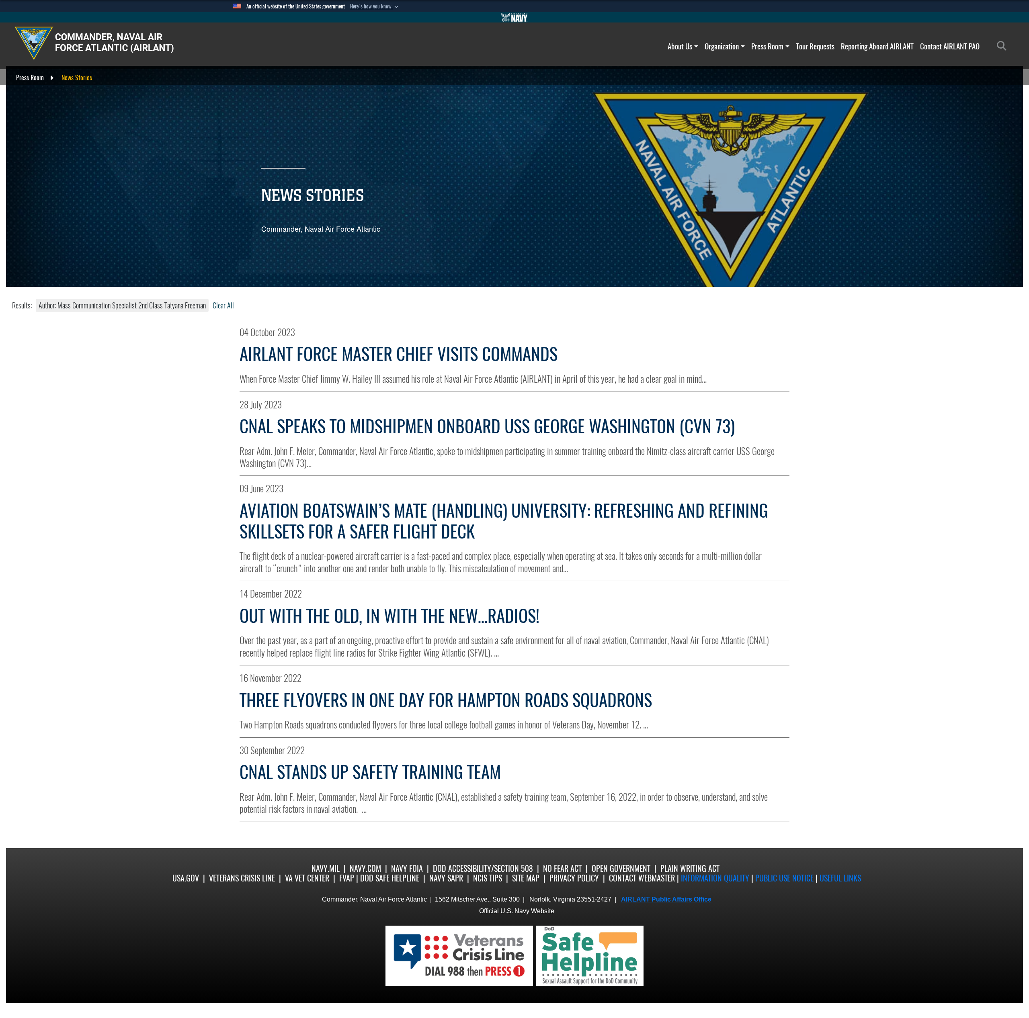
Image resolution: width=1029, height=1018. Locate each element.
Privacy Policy (574, 878)
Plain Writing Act (689, 868)
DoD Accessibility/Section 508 (483, 868)
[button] (375, 6)
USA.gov (185, 878)
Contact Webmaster (642, 878)
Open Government (621, 868)
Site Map (525, 878)
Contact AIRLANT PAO (950, 46)
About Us (680, 46)
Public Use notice (784, 878)
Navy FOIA (407, 868)
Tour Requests (815, 46)
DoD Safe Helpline (389, 878)
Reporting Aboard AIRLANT (877, 46)
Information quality (715, 878)
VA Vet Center (307, 878)
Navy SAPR (446, 878)
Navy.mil (326, 868)
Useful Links (840, 878)
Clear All (223, 305)
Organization (722, 46)
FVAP (346, 878)
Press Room (767, 46)
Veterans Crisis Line (242, 878)
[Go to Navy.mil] (514, 17)
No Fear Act (562, 868)
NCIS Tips (487, 878)
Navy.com (365, 868)
